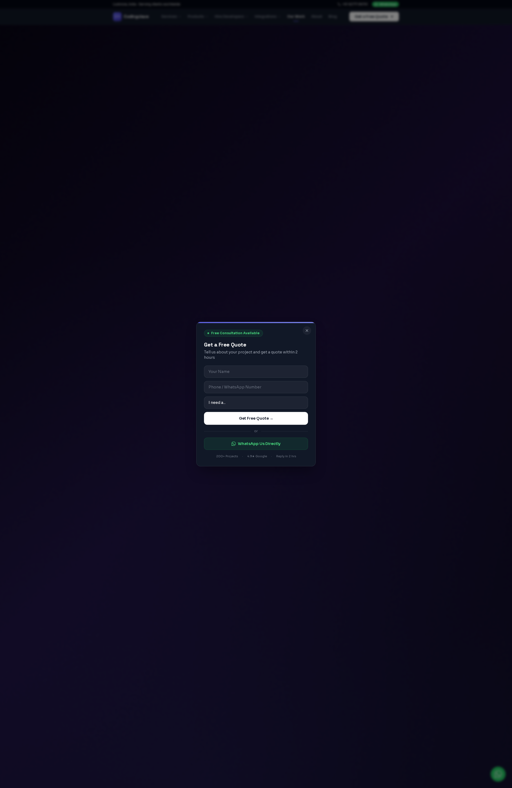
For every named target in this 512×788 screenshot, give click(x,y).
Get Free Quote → (256, 418)
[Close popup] (307, 330)
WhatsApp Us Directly (259, 443)
